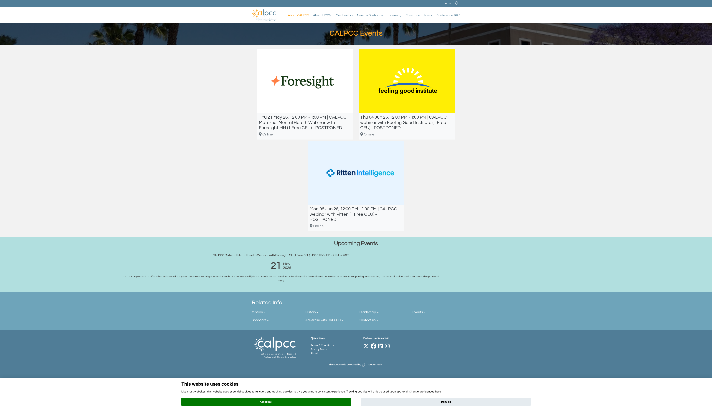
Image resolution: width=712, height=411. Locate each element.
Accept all (266, 401)
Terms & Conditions (322, 345)
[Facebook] (373, 347)
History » (312, 312)
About (314, 353)
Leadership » (369, 312)
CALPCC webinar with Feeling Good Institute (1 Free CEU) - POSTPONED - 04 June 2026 (356, 255)
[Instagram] (387, 347)
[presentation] (5, 271)
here (438, 391)
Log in (447, 3)
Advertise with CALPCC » (324, 320)
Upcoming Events (356, 243)
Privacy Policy (319, 349)
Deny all (446, 401)
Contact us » (368, 320)
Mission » (258, 312)
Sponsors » (260, 320)
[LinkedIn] (380, 347)
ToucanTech (374, 364)
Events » (418, 312)
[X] (366, 347)
